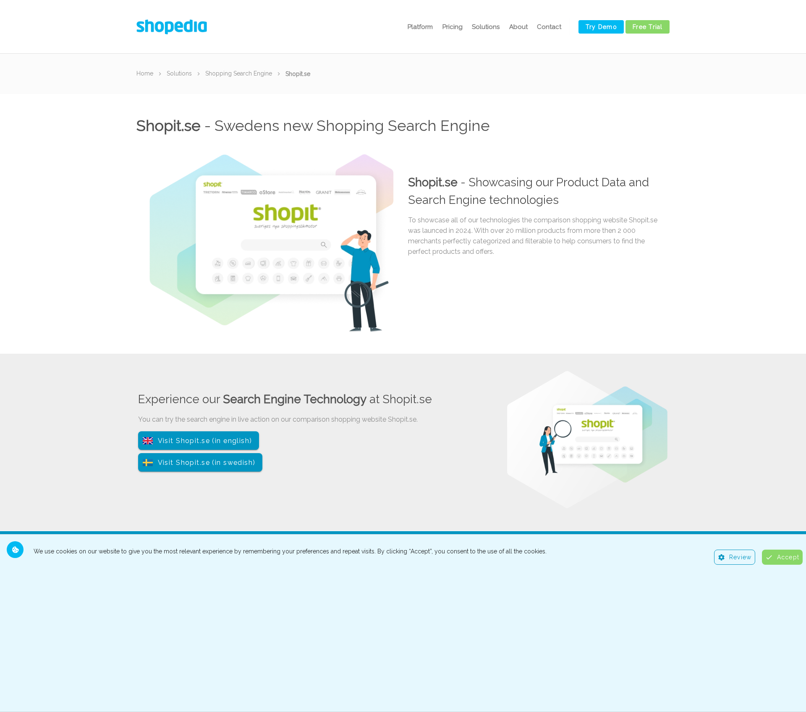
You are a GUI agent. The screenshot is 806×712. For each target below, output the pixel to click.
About (518, 27)
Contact (549, 27)
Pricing (452, 27)
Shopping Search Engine (238, 73)
